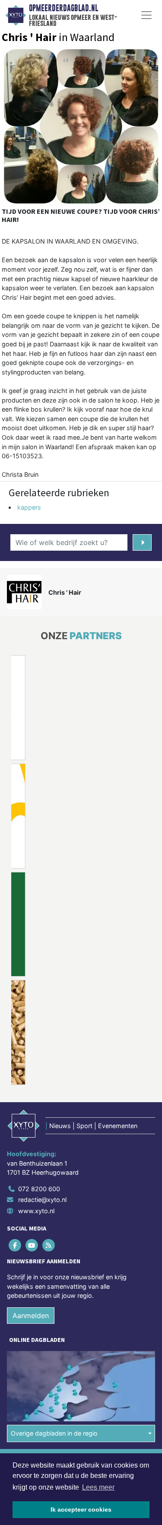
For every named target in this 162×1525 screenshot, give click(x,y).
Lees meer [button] (98, 1487)
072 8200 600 (39, 1188)
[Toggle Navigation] (146, 15)
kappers (29, 507)
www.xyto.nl (36, 1210)
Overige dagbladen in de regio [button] (54, 1433)
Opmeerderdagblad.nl (63, 8)
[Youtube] (32, 1245)
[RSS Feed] (49, 1245)
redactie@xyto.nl (42, 1199)
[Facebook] (15, 1245)
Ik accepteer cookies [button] (81, 1509)
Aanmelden (31, 1315)
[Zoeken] (142, 542)
